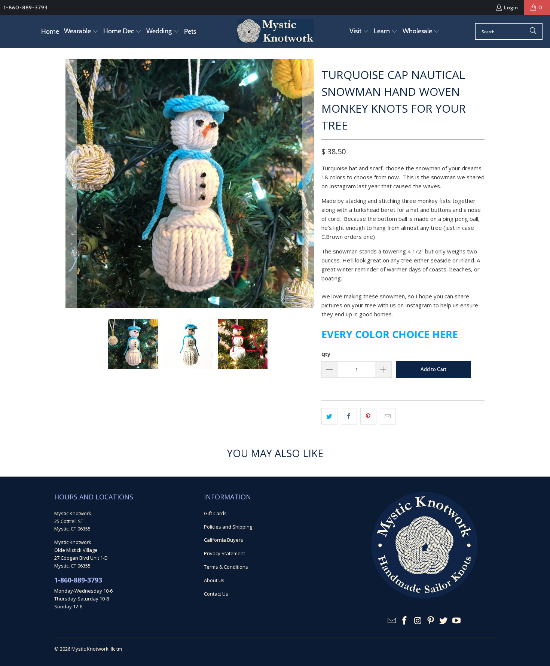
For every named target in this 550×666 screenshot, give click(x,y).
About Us (214, 580)
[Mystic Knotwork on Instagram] (418, 620)
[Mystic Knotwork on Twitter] (443, 620)
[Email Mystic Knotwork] (391, 620)
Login (511, 7)
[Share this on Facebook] (349, 416)
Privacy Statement (224, 553)
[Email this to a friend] (388, 416)
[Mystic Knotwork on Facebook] (404, 620)
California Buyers (223, 539)
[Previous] (71, 183)
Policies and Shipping (228, 526)
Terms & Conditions (226, 566)
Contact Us (216, 593)
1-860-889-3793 (26, 7)
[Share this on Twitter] (329, 416)
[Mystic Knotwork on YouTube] (456, 620)
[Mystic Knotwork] (275, 31)
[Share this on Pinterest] (368, 416)
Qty (325, 354)
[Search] (533, 31)
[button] (81, 31)
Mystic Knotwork (90, 648)
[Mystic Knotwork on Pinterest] (430, 620)
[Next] (308, 183)
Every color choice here (389, 334)
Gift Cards (215, 513)
